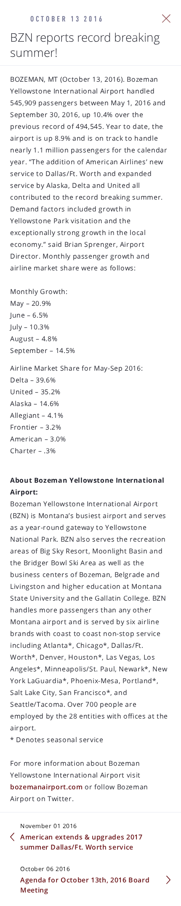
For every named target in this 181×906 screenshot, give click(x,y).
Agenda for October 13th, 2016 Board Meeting (84, 885)
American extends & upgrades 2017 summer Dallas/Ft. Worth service (81, 842)
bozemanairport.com (46, 786)
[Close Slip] (166, 18)
